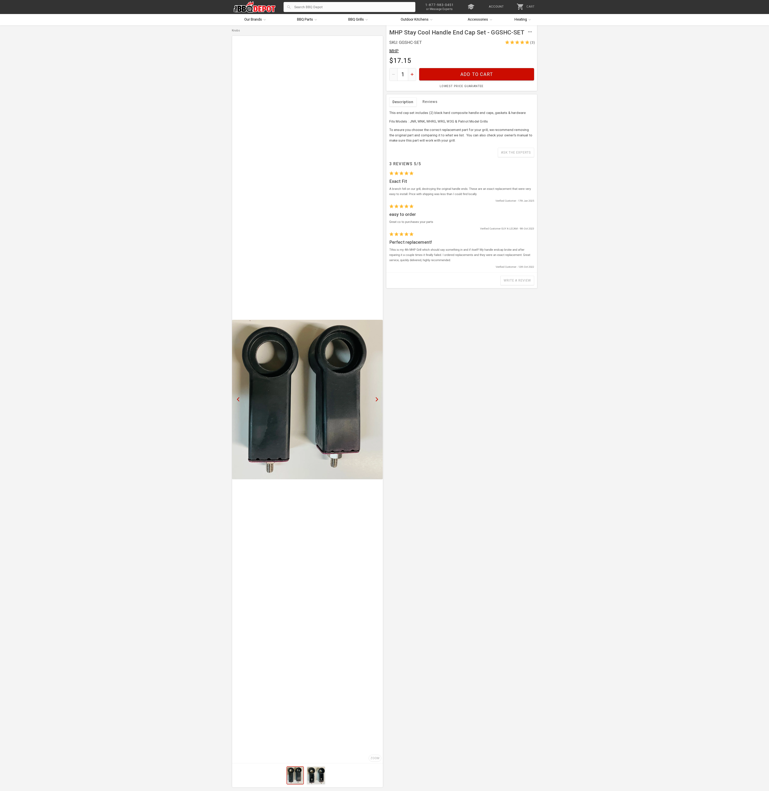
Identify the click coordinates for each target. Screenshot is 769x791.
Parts (305, 19)
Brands (253, 19)
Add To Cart (476, 74)
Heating (520, 19)
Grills (356, 19)
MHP (394, 50)
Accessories (478, 19)
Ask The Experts (516, 152)
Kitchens (415, 19)
